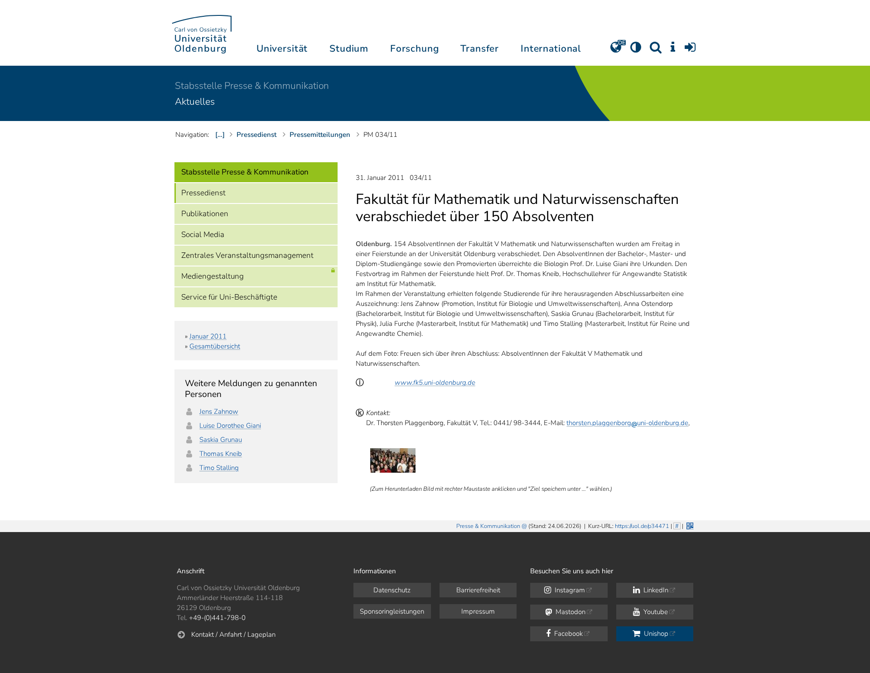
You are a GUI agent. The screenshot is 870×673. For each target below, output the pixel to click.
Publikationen (204, 213)
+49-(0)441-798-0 (217, 617)
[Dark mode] (636, 50)
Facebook (567, 633)
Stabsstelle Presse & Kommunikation (252, 85)
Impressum (478, 611)
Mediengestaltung (212, 276)
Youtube (655, 611)
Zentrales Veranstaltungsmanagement (247, 255)
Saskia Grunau (220, 439)
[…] (220, 134)
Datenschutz (392, 590)
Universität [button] (282, 48)
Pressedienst (203, 193)
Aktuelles (195, 101)
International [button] (551, 48)
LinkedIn (655, 590)
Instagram (569, 590)
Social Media (202, 234)
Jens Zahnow (218, 411)
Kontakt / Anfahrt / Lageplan (233, 634)
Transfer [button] (479, 48)
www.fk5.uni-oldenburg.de (435, 382)
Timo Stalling (219, 467)
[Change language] (616, 50)
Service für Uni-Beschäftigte (229, 297)
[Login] (690, 50)
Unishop (655, 633)
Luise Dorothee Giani (230, 425)
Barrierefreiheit (478, 590)
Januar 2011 (208, 336)
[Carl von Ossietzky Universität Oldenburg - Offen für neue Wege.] (202, 33)
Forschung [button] (414, 48)
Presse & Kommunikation (488, 526)
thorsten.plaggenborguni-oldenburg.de (627, 422)
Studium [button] (348, 48)
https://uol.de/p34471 (642, 526)
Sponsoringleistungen (392, 611)
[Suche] (656, 50)
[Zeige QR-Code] (689, 525)
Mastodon (569, 611)
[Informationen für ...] (673, 50)
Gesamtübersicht (214, 346)
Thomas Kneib (220, 453)
